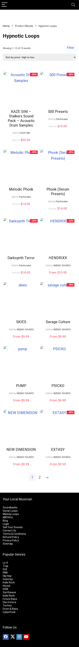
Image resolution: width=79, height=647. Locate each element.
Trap (5, 566)
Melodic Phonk (21, 189)
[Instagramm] (19, 637)
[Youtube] (26, 637)
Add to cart (21, 143)
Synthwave (9, 592)
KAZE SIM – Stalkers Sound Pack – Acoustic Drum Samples (21, 118)
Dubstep (8, 579)
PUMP (21, 385)
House (6, 585)
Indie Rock (9, 582)
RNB (5, 572)
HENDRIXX (58, 258)
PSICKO (57, 385)
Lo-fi (5, 562)
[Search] (73, 5)
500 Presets (58, 111)
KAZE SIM (25, 133)
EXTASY (58, 449)
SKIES (21, 322)
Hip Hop (7, 575)
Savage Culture (58, 322)
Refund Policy (11, 537)
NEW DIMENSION (21, 449)
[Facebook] (6, 637)
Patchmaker (62, 119)
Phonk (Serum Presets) (57, 191)
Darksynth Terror (21, 258)
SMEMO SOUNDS (61, 265)
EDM (5, 589)
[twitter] (12, 637)
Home (6, 26)
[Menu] (4, 5)
